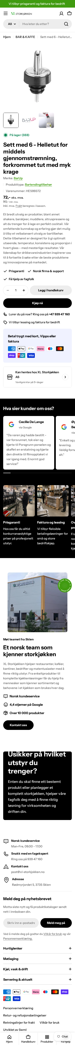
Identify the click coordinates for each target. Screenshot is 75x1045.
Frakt (19, 205)
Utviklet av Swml (15, 1030)
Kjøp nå (37, 303)
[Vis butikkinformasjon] (65, 377)
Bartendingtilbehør (38, 184)
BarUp (18, 178)
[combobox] (37, 24)
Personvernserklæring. (18, 938)
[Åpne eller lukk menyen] (5, 13)
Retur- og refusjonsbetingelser (24, 1015)
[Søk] (66, 24)
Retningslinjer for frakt (19, 1022)
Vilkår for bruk (52, 934)
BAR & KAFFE (25, 37)
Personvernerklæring (18, 1008)
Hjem (7, 37)
